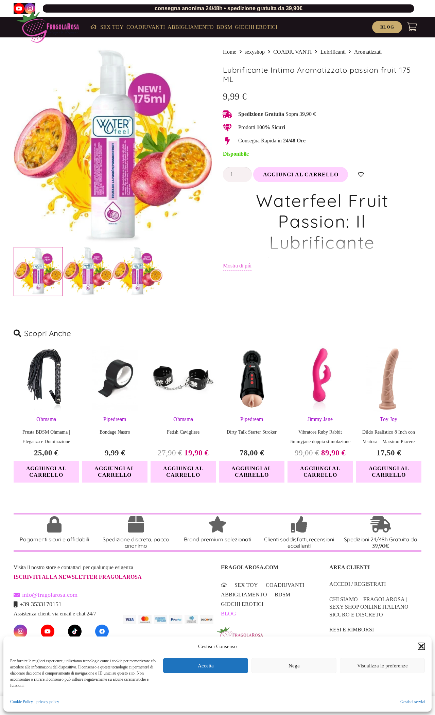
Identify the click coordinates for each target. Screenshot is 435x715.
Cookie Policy (21, 701)
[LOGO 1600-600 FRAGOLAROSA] (48, 27)
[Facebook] (102, 631)
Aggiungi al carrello (300, 174)
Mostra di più (237, 265)
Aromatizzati (368, 52)
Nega (294, 665)
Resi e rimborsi (351, 629)
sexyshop (255, 52)
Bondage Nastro (115, 432)
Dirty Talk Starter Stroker (252, 432)
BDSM (282, 594)
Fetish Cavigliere (183, 432)
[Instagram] (29, 8)
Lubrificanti (333, 52)
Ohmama (46, 419)
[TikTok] (75, 631)
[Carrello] (411, 27)
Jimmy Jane (320, 419)
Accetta (206, 665)
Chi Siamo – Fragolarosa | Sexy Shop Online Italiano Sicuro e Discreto (368, 606)
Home (229, 52)
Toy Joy (388, 419)
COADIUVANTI (292, 52)
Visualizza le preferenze (382, 665)
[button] (421, 646)
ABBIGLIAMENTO (244, 594)
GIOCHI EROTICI (242, 604)
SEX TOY (246, 585)
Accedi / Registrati (357, 584)
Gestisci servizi (412, 701)
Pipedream (114, 419)
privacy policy (47, 701)
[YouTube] (19, 8)
